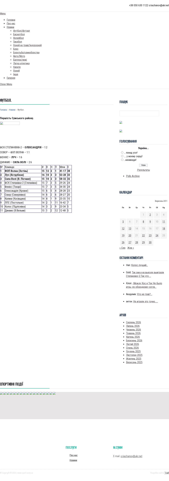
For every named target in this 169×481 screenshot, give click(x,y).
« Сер (122, 247)
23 (150, 235)
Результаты (143, 170)
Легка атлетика (21, 63)
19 (123, 235)
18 (163, 228)
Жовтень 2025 (133, 358)
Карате (17, 67)
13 (130, 228)
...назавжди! (130, 159)
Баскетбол (19, 34)
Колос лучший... (139, 265)
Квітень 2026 (133, 336)
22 (143, 235)
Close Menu (6, 84)
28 (136, 242)
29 (143, 242)
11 (163, 221)
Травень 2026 (133, 333)
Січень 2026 (132, 347)
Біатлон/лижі (20, 59)
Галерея (11, 78)
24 (157, 235)
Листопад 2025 (134, 355)
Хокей (16, 70)
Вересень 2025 (134, 362)
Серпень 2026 (133, 322)
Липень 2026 (133, 326)
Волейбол (18, 38)
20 (130, 235)
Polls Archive (133, 176)
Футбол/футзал (21, 30)
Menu (3, 13)
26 (123, 242)
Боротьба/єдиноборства (26, 52)
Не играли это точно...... (145, 301)
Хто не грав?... (144, 294)
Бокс (15, 48)
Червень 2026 (133, 329)
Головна (11, 19)
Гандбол (17, 41)
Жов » (130, 247)
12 (123, 228)
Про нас (11, 23)
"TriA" (167, 473)
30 (150, 242)
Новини (10, 27)
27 (130, 242)
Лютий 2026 (132, 344)
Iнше (15, 74)
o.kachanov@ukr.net (131, 456)
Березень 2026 (134, 340)
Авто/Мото (19, 56)
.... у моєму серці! (133, 156)
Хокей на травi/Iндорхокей (27, 45)
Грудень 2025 (133, 351)
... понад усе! (130, 152)
